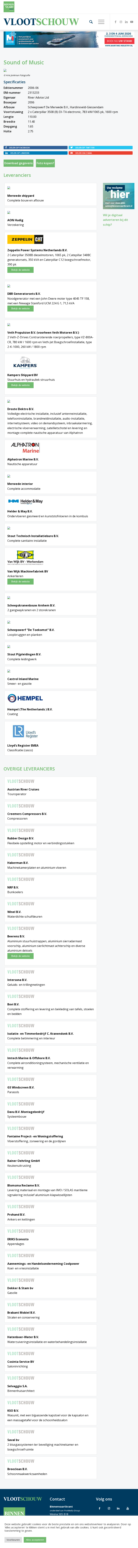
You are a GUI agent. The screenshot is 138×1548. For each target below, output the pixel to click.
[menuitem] (89, 22)
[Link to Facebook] (99, 1508)
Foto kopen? (45, 163)
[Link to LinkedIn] (118, 1508)
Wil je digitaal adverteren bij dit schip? (115, 220)
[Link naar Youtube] (131, 21)
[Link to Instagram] (108, 1508)
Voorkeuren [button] (13, 1539)
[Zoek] (89, 22)
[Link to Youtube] (127, 1508)
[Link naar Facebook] (115, 21)
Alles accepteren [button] (35, 1539)
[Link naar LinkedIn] (126, 21)
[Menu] (99, 22)
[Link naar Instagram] (121, 21)
